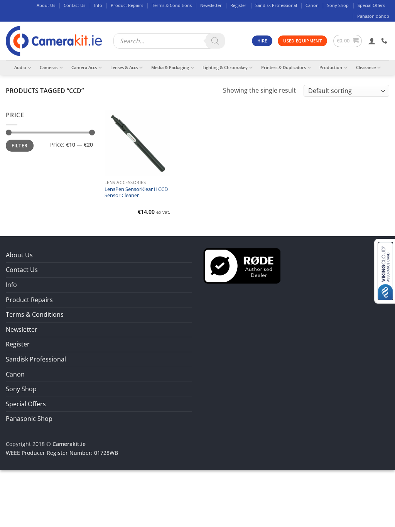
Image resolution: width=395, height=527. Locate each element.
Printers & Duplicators (283, 67)
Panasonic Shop (373, 16)
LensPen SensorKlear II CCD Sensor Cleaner (136, 192)
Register (238, 5)
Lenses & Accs (124, 67)
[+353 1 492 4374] (385, 40)
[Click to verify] (241, 265)
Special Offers (371, 5)
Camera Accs (84, 67)
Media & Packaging (170, 67)
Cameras (48, 67)
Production (330, 67)
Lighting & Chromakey (225, 67)
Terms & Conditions (172, 5)
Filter (19, 145)
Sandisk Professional (276, 5)
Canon (312, 5)
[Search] (215, 41)
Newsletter (211, 5)
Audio (20, 67)
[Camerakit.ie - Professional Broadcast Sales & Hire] (54, 41)
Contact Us (74, 5)
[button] (347, 41)
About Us (46, 5)
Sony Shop (338, 5)
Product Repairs (127, 5)
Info (98, 5)
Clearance (366, 67)
